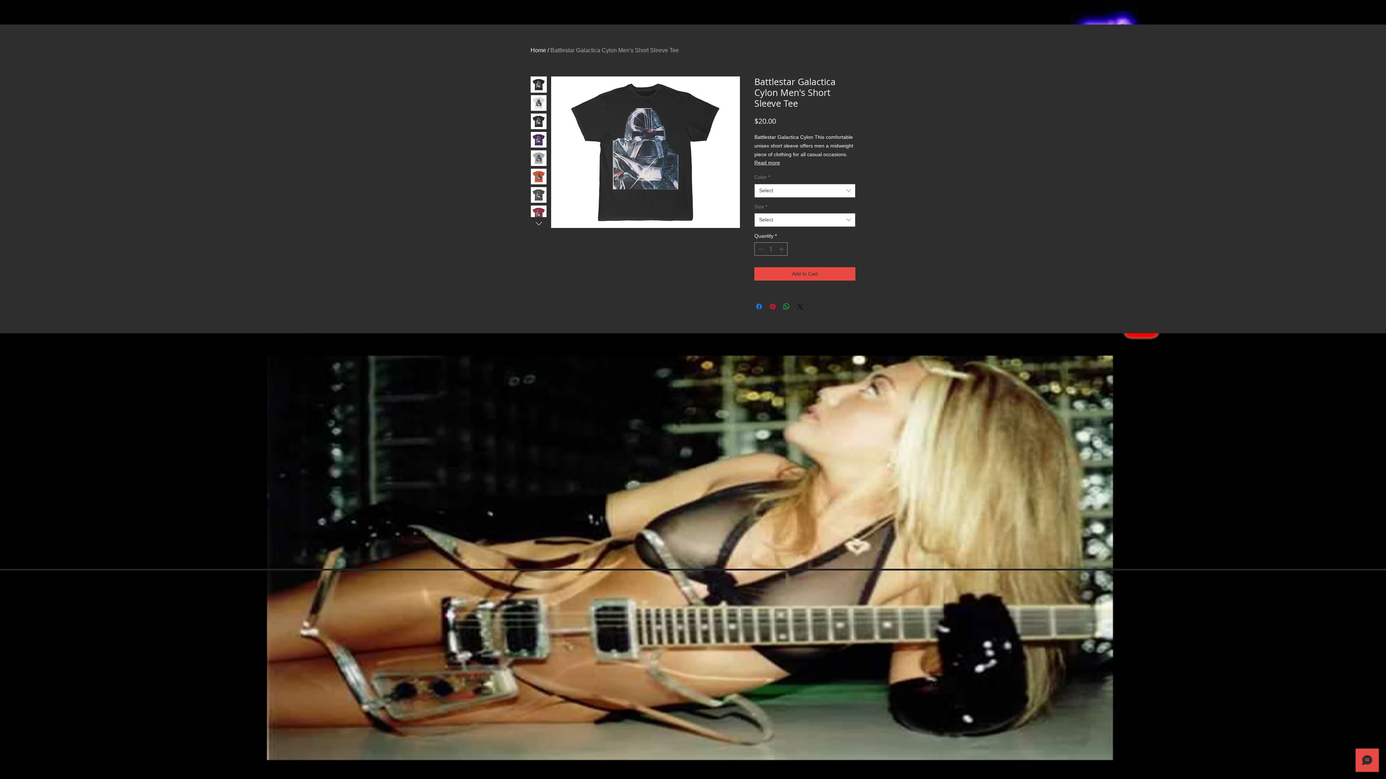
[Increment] (781, 249)
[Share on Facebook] (759, 306)
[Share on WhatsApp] (786, 306)
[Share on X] (800, 306)
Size (760, 207)
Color (762, 177)
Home (538, 50)
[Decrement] (759, 249)
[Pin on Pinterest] (772, 306)
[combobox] (804, 191)
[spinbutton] (770, 249)
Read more (767, 163)
